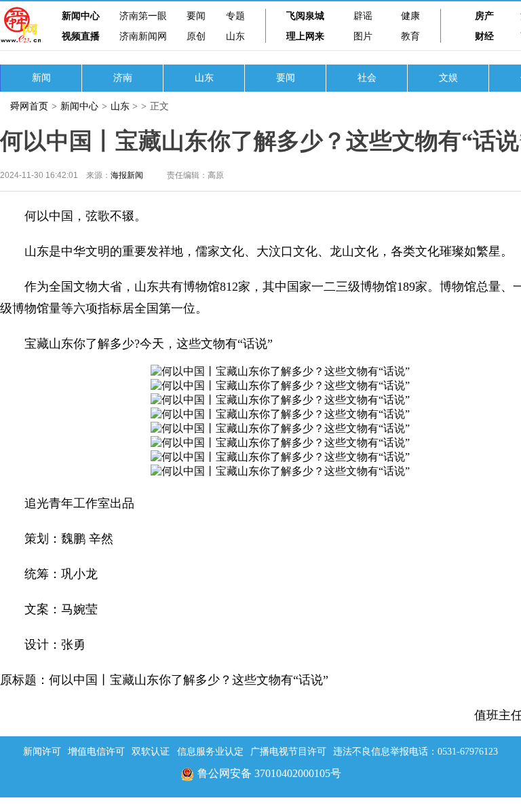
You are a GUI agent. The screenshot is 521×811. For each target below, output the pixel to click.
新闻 (41, 78)
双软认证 (151, 751)
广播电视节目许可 (288, 751)
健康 (410, 16)
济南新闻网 (143, 36)
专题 (235, 16)
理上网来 (305, 36)
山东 (235, 36)
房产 (484, 16)
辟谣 (362, 16)
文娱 (448, 78)
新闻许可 (42, 751)
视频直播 (81, 36)
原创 (196, 36)
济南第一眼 (143, 16)
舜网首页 (29, 106)
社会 (367, 78)
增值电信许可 (96, 751)
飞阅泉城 (305, 16)
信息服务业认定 (210, 751)
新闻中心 (81, 16)
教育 (410, 36)
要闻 (196, 16)
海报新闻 (127, 175)
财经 (484, 36)
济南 (122, 78)
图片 (362, 36)
